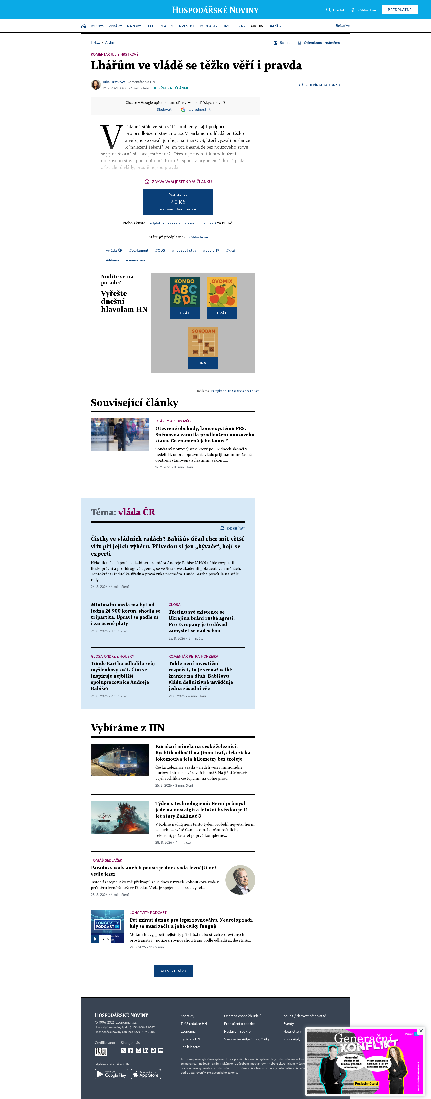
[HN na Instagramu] (138, 1050)
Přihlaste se (198, 237)
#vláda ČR (114, 250)
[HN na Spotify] (153, 1050)
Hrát (185, 313)
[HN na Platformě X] (123, 1050)
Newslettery (292, 1031)
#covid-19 (211, 250)
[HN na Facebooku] (130, 1050)
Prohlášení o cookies (239, 1024)
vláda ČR (136, 513)
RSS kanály (291, 1039)
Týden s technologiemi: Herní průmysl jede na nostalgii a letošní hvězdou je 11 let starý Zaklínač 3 (201, 810)
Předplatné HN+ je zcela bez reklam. (235, 391)
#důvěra (112, 260)
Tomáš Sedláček (106, 860)
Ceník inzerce (191, 1047)
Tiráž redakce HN (194, 1024)
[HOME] (83, 26)
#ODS (160, 250)
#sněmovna (135, 260)
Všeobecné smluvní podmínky (247, 1039)
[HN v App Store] (146, 1074)
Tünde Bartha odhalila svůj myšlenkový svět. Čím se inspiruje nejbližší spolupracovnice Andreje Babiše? (123, 676)
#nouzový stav (184, 250)
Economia (188, 1031)
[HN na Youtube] (160, 1050)
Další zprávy (173, 971)
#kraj (230, 250)
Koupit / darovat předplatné (304, 1016)
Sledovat (164, 109)
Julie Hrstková (114, 82)
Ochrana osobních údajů (243, 1016)
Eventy (288, 1024)
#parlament (138, 250)
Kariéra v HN (190, 1039)
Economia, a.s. (126, 1022)
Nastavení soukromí (239, 1031)
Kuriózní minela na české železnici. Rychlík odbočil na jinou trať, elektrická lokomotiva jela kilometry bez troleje (202, 753)
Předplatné (400, 9)
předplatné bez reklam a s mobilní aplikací (181, 223)
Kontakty (187, 1016)
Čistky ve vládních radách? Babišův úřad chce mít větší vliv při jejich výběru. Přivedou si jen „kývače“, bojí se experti (167, 547)
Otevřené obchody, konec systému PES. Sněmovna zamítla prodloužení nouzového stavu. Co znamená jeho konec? (204, 435)
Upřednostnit (200, 109)
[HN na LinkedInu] (145, 1050)
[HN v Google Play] (111, 1074)
